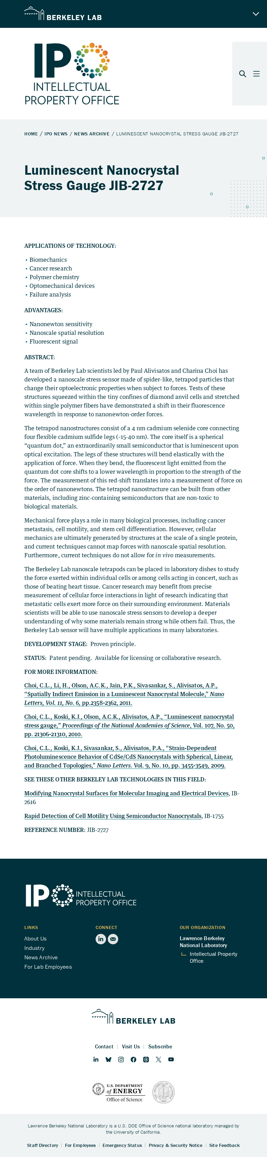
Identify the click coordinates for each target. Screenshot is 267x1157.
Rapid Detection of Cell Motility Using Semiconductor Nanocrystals (112, 815)
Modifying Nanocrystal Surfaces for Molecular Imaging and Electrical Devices (126, 793)
